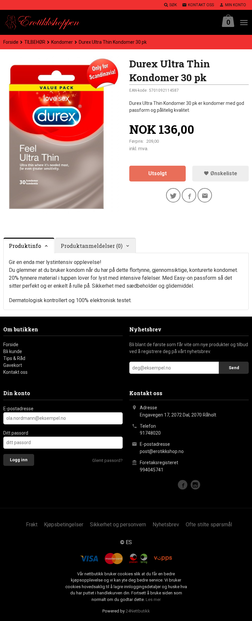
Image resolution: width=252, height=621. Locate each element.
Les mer (153, 599)
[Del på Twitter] (173, 195)
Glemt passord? (107, 460)
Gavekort (12, 365)
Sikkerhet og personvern (118, 524)
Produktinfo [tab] (25, 245)
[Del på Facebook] (189, 195)
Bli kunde (12, 351)
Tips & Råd (14, 358)
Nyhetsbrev (166, 524)
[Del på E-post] (205, 195)
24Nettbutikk (138, 611)
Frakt (31, 524)
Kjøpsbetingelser (63, 524)
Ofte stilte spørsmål (209, 524)
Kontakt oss (15, 372)
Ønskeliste (223, 173)
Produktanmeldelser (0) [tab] (91, 245)
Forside (10, 42)
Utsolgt (157, 173)
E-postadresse (18, 408)
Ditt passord (15, 433)
